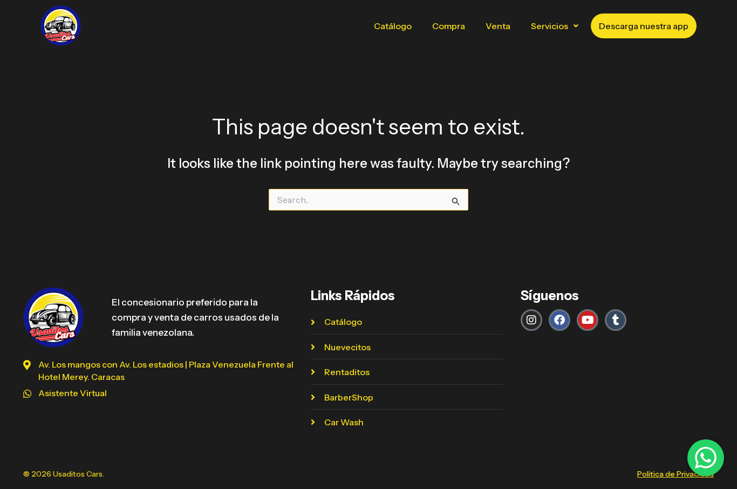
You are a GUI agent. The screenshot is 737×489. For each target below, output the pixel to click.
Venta (498, 26)
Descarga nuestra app (643, 26)
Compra (448, 26)
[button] (554, 25)
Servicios (549, 26)
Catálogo (393, 26)
